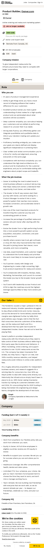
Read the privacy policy (8, 539)
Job (17, 79)
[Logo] (6, 2)
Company (28, 79)
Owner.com (27, 11)
